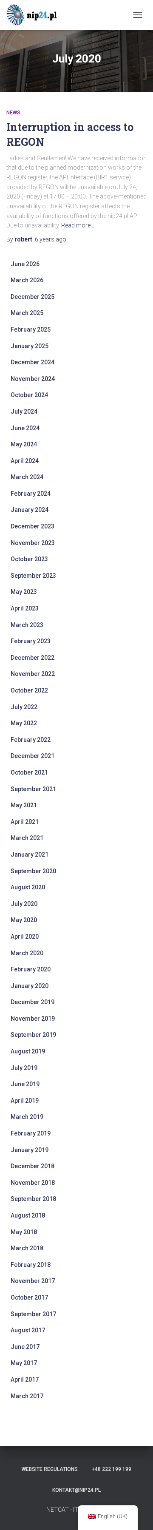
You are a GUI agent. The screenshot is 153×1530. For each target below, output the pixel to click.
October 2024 (29, 395)
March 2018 (27, 1248)
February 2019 (31, 1133)
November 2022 (33, 673)
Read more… (77, 225)
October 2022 (29, 690)
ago (50, 239)
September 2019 (33, 1034)
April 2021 (25, 821)
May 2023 (24, 591)
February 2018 (31, 1264)
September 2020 (33, 871)
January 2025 (29, 346)
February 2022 (31, 739)
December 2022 (32, 657)
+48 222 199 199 (111, 1469)
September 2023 (33, 575)
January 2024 (29, 509)
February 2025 (31, 329)
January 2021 (29, 854)
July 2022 (24, 707)
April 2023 (25, 608)
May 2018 (24, 1232)
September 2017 (33, 1314)
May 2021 (24, 805)
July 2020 (24, 903)
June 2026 (25, 264)
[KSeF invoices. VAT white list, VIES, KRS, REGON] (36, 15)
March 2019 (27, 1116)
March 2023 (27, 625)
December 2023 (32, 526)
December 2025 (32, 296)
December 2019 (32, 1002)
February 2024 (31, 493)
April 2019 (25, 1100)
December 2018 (32, 1166)
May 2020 (24, 920)
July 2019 (24, 1067)
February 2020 (31, 969)
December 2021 (32, 755)
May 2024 (24, 444)
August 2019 (28, 1051)
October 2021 (29, 772)
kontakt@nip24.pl (76, 1490)
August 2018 (28, 1215)
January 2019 (29, 1150)
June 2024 (25, 428)
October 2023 (29, 559)
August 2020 (28, 887)
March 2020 (27, 953)
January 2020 (29, 985)
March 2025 (27, 312)
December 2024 (32, 362)
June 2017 (25, 1346)
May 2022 (24, 723)
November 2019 (33, 1018)
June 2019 (25, 1084)
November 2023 (33, 542)
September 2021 (33, 789)
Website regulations (50, 1469)
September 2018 (33, 1198)
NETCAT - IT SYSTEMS (76, 1509)
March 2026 (27, 280)
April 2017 (25, 1379)
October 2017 (29, 1297)
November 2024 (33, 378)
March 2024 (27, 477)
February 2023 (31, 641)
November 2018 (33, 1182)
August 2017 (28, 1330)
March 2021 (27, 838)
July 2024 (24, 411)
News (13, 113)
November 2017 (33, 1280)
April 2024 (25, 460)
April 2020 (25, 936)
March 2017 (27, 1396)
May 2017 (24, 1363)
